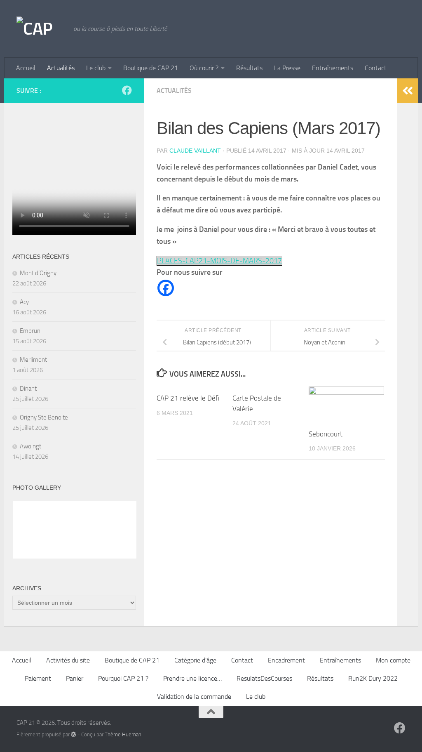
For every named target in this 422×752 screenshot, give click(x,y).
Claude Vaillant (195, 150)
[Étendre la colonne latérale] (407, 90)
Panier (74, 678)
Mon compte (393, 660)
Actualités (61, 68)
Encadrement (286, 660)
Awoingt (30, 446)
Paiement (38, 678)
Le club (96, 68)
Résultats (249, 68)
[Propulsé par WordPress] (73, 734)
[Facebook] (165, 288)
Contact (376, 68)
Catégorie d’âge (195, 660)
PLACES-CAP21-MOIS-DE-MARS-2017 (219, 260)
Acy (24, 302)
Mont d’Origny (38, 273)
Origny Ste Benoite (44, 417)
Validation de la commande (194, 696)
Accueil (25, 68)
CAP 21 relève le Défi (188, 398)
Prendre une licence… (192, 678)
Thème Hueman (123, 734)
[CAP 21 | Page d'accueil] (40, 29)
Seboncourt (325, 434)
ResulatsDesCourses (264, 678)
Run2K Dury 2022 (373, 678)
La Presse (287, 68)
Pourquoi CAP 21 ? (123, 678)
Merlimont (33, 359)
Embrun (30, 331)
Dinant (28, 388)
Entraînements (332, 68)
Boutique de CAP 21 (150, 68)
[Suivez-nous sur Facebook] (127, 90)
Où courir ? (204, 68)
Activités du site (68, 660)
